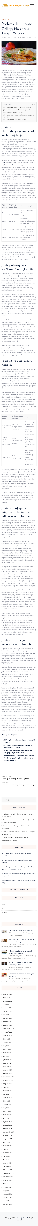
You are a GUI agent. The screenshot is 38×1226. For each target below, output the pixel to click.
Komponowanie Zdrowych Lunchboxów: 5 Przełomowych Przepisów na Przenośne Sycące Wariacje (19, 758)
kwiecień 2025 (7, 1049)
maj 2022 (6, 1108)
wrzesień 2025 (8, 1032)
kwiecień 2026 (7, 1008)
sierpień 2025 (7, 1035)
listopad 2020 (7, 1170)
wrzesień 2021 (8, 1135)
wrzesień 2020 (8, 1177)
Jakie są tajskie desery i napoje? (13, 112)
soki (10, 481)
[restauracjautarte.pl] (15, 5)
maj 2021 (6, 1149)
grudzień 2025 (7, 1022)
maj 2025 (6, 1046)
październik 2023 (8, 1077)
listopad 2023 (7, 1073)
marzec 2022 (7, 1115)
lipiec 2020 (6, 1184)
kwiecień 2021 (7, 1153)
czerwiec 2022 (7, 1104)
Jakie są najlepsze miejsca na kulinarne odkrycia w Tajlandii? (18, 116)
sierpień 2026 (7, 994)
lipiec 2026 (6, 997)
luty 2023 (6, 1094)
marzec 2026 (7, 1011)
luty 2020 (6, 1201)
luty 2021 (6, 1159)
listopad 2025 (7, 1025)
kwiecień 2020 (7, 1194)
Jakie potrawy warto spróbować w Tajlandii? (16, 110)
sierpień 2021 (7, 1139)
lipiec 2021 (6, 1142)
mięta (12, 165)
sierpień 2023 (7, 1084)
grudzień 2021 (7, 1125)
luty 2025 (6, 1056)
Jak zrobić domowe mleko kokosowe (21, 930)
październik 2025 (8, 1028)
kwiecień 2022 (7, 1111)
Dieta (3, 904)
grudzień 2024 (7, 1059)
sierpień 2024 (7, 1063)
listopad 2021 (7, 1128)
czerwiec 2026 (7, 1001)
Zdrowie (4, 917)
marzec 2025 (7, 1053)
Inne (3, 908)
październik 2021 (8, 1132)
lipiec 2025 (6, 1039)
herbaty (4, 472)
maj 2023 (6, 1087)
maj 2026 (6, 1004)
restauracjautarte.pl (21, 1218)
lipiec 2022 (6, 1101)
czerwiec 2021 (7, 1146)
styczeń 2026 (7, 1018)
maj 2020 (6, 1191)
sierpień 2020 (7, 1180)
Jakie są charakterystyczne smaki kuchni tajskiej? (18, 107)
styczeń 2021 (7, 1163)
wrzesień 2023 (8, 1080)
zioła (3, 162)
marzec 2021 (7, 1156)
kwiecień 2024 (7, 1066)
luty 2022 (6, 1118)
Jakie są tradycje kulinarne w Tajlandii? (14, 119)
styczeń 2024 (7, 1070)
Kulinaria (5, 19)
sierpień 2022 (7, 1097)
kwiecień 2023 (7, 1090)
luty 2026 (6, 1015)
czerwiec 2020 (7, 1187)
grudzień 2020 (7, 1166)
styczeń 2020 (7, 1204)
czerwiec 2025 (7, 1042)
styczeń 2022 (7, 1122)
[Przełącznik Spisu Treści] (32, 104)
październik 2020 (8, 1173)
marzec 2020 (7, 1197)
